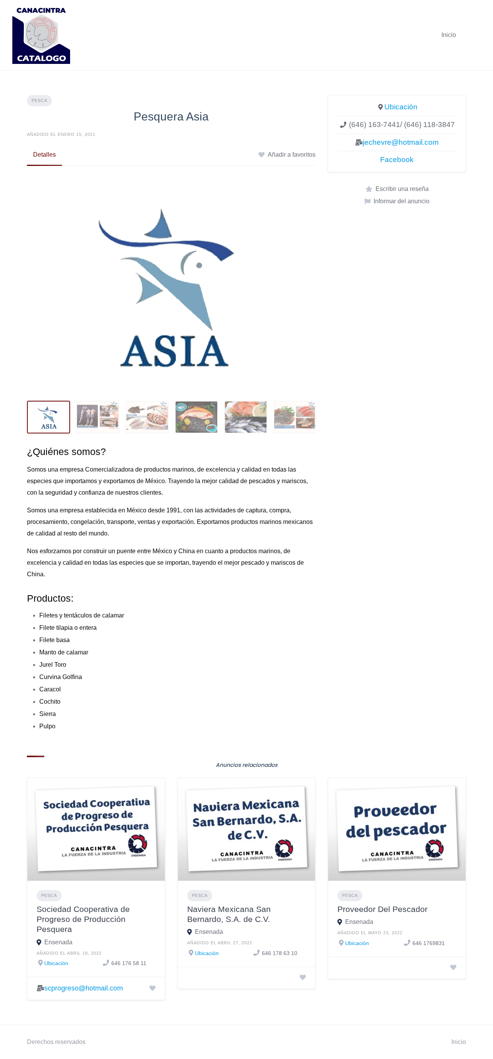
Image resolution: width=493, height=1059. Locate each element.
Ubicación (401, 107)
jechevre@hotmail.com (401, 142)
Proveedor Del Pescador (382, 909)
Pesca (39, 100)
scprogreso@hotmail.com (83, 988)
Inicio (448, 35)
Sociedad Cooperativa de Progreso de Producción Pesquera (83, 919)
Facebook (397, 160)
